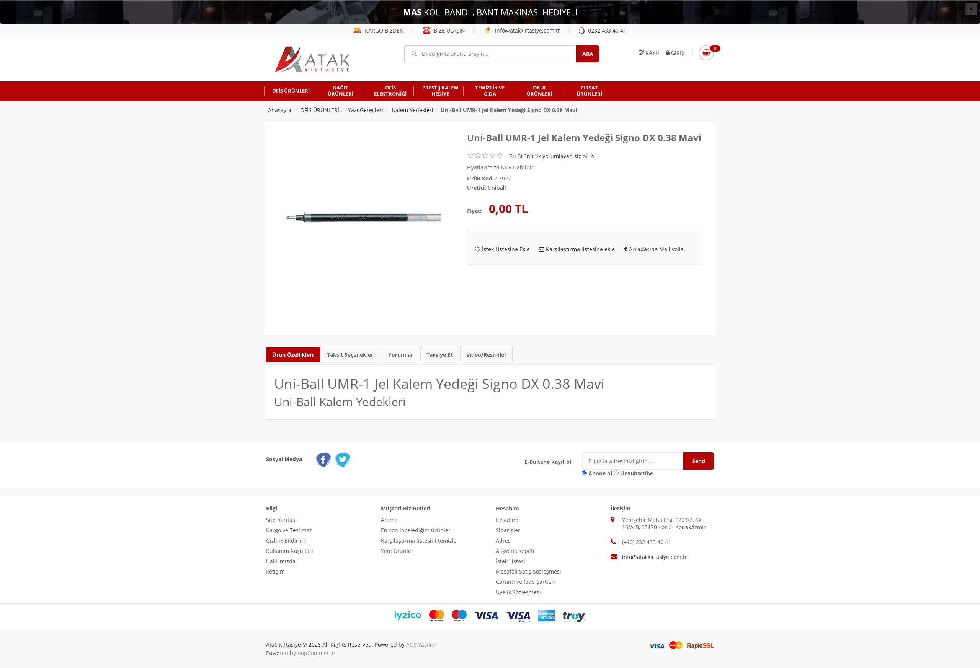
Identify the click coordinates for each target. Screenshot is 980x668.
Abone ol (600, 473)
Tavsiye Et (439, 354)
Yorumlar (400, 354)
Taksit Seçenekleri (351, 354)
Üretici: (476, 187)
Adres (503, 540)
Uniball (497, 187)
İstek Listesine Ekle (505, 249)
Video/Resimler (486, 354)
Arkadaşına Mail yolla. (656, 249)
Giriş (677, 52)
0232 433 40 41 (606, 30)
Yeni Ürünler (397, 550)
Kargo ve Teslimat (289, 530)
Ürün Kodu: (482, 178)
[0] (706, 52)
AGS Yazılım (421, 644)
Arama (389, 519)
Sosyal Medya (284, 459)
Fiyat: (474, 211)
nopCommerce (316, 653)
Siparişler (508, 530)
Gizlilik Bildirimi (286, 540)
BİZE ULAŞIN (448, 30)
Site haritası (281, 519)
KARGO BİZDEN (383, 30)
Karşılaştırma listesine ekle (579, 249)
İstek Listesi (510, 561)
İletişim (275, 571)
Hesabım (507, 519)
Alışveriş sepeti (515, 550)
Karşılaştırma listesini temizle (419, 540)
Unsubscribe (636, 473)
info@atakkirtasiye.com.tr (526, 30)
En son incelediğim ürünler (416, 530)
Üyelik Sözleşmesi (518, 592)
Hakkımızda (281, 561)
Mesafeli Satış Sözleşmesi (528, 571)
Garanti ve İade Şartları (525, 581)
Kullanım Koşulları (289, 550)
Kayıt (652, 52)
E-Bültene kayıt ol (547, 461)
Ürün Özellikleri (293, 354)
